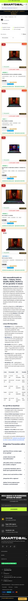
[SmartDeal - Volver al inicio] (13, 4)
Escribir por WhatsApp (9, 563)
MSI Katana (4, 23)
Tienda (5, 16)
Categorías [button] (4, 551)
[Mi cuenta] (24, 4)
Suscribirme (14, 509)
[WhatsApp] (14, 546)
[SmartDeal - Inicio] (14, 538)
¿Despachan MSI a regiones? (10, 478)
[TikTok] (10, 546)
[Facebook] (6, 546)
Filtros (24, 34)
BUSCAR (3, 8)
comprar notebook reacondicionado (16, 439)
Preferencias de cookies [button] (7, 589)
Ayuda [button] (2, 555)
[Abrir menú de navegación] (2, 4)
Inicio (2, 16)
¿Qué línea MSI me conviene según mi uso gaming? (12, 452)
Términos (10, 587)
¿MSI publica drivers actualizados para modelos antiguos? (12, 463)
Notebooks (11, 16)
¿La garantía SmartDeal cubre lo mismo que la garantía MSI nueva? (12, 469)
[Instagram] (2, 546)
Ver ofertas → (14, 13)
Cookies (16, 587)
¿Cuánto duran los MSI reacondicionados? (9, 457)
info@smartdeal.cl (7, 580)
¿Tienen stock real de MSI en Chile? (12, 474)
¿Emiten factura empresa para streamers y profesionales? (11, 483)
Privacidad (4, 587)
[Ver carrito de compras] (26, 4)
